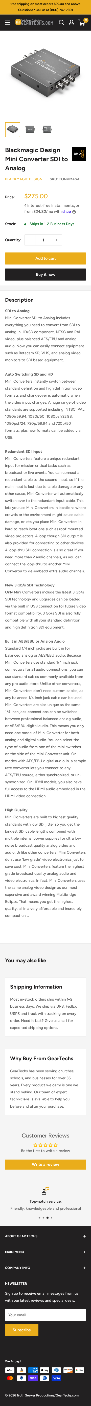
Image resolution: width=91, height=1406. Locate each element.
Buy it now (45, 274)
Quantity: (13, 240)
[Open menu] (7, 23)
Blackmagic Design (23, 179)
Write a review (45, 1164)
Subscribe (22, 1330)
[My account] (71, 22)
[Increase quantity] (56, 240)
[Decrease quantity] (30, 240)
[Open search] (61, 22)
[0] (82, 23)
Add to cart (45, 258)
